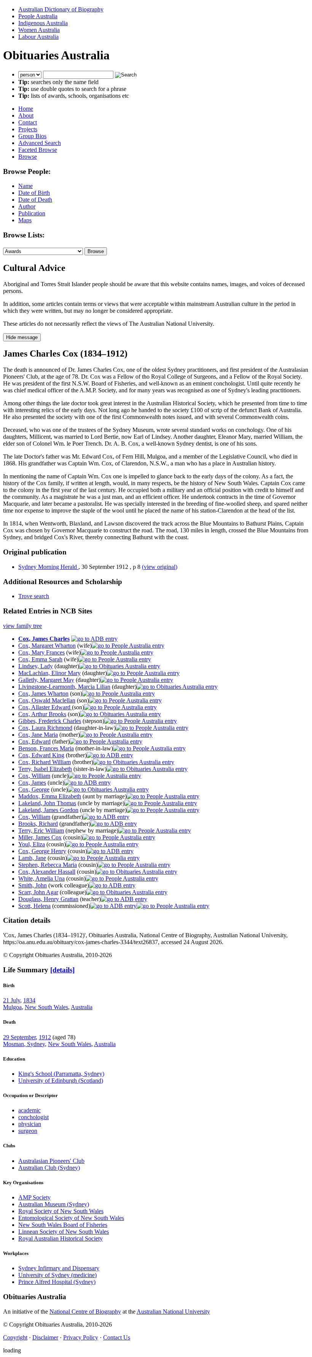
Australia (81, 1007)
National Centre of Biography (85, 1311)
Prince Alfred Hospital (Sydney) (57, 1282)
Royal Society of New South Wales (60, 1211)
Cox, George (33, 789)
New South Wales (46, 1007)
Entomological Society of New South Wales (71, 1218)
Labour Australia (38, 36)
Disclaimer (45, 1337)
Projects (27, 129)
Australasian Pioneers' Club (51, 1161)
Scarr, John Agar (38, 892)
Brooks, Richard (38, 823)
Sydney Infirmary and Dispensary (58, 1268)
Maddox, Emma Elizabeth (49, 796)
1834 (29, 1000)
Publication (31, 213)
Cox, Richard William (44, 762)
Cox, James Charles (44, 638)
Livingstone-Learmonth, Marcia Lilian (64, 686)
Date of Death (35, 199)
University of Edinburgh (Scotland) (60, 1080)
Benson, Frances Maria (46, 748)
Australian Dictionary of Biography (60, 9)
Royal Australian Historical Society (60, 1238)
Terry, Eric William (41, 830)
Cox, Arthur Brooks (42, 714)
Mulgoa (12, 1007)
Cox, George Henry (42, 851)
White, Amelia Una (41, 878)
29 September (19, 1037)
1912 (45, 1037)
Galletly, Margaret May (46, 680)
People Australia (37, 16)
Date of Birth (34, 193)
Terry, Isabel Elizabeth (45, 769)
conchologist (33, 1117)
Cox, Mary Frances (41, 652)
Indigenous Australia (43, 23)
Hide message (22, 337)
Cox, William (34, 775)
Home (25, 108)
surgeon (27, 1131)
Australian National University (173, 1311)
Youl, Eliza (31, 844)
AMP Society (34, 1197)
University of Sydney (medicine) (57, 1275)
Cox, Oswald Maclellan (46, 700)
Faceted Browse (37, 150)
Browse (27, 156)
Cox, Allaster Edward (45, 707)
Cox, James (32, 782)
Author (26, 206)
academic (29, 1110)
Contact (27, 122)
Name (25, 186)
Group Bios (32, 136)
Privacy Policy (80, 1337)
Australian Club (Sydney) (49, 1167)
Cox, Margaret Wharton (47, 645)
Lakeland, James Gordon (48, 810)
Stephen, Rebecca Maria (47, 865)
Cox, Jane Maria (38, 734)
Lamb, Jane (32, 858)
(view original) (159, 567)
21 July (11, 1000)
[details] (62, 970)
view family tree (22, 626)
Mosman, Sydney (24, 1044)
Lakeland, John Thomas (47, 803)
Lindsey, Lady (35, 666)
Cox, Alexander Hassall (46, 871)
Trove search (33, 596)
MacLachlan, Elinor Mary (49, 673)
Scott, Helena (34, 906)
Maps (25, 220)
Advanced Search (39, 143)
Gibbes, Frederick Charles (49, 721)
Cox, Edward (34, 741)
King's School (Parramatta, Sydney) (61, 1073)
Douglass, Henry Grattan (48, 899)
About (25, 115)
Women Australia (39, 30)
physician (29, 1124)
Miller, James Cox (40, 837)
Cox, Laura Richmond (45, 728)
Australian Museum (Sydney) (53, 1204)
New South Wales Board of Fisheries (62, 1225)
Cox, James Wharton (43, 693)
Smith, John (32, 885)
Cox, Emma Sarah (40, 659)
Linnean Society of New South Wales (63, 1231)
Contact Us (116, 1337)
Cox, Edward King (41, 755)
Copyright (15, 1337)
